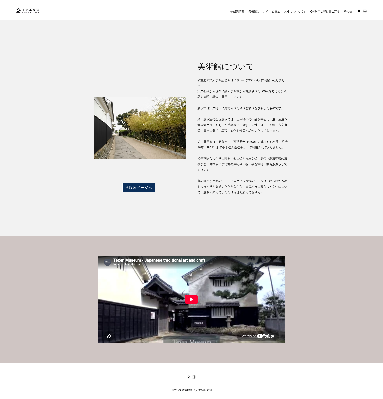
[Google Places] (359, 11)
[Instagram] (365, 11)
